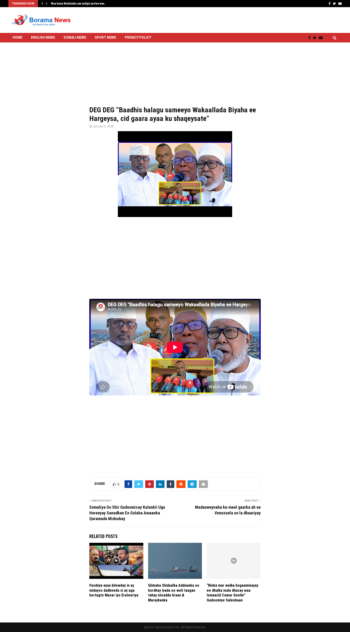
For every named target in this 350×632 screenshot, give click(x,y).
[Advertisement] (175, 71)
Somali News (75, 37)
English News (43, 37)
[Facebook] (310, 37)
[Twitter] (316, 37)
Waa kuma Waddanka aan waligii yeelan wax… (78, 3)
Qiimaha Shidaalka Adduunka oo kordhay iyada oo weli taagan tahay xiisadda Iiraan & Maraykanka (173, 592)
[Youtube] (322, 37)
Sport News (105, 37)
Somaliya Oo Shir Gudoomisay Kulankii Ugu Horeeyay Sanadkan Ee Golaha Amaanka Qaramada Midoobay (127, 513)
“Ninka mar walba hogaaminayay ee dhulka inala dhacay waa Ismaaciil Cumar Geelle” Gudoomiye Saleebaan (232, 592)
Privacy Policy (138, 37)
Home (17, 37)
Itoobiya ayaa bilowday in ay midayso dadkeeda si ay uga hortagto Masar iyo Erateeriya (113, 590)
